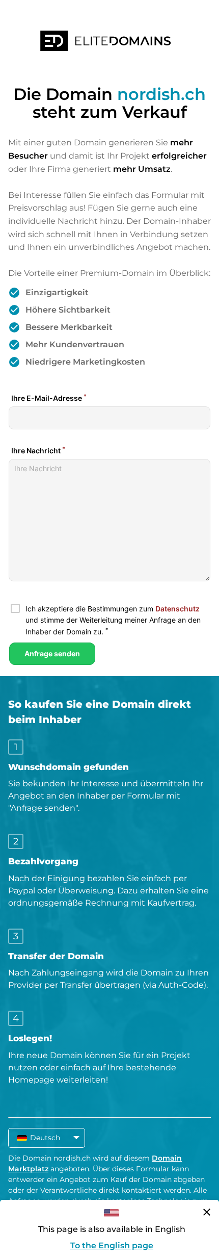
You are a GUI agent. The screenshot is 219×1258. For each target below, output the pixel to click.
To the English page (111, 1245)
